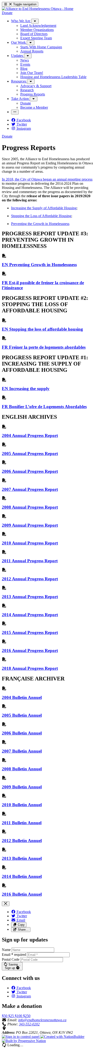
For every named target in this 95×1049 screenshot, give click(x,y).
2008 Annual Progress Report (30, 507)
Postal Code (10, 959)
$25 (11, 1016)
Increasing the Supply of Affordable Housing (44, 208)
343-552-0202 (29, 1024)
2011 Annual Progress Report (30, 560)
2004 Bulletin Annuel (22, 697)
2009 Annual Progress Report (30, 525)
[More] (35, 21)
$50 (5, 1016)
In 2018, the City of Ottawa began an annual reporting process (47, 179)
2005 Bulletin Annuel (22, 715)
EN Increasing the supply (26, 388)
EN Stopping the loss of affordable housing (42, 329)
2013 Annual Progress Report (30, 596)
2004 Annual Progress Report (30, 435)
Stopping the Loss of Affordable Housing (41, 216)
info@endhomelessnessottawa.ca (42, 1020)
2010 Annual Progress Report (30, 543)
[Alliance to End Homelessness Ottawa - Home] (37, 9)
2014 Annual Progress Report (30, 614)
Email (14, 955)
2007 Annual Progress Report (30, 489)
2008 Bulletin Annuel (22, 768)
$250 (26, 1016)
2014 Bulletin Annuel (22, 876)
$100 (19, 1016)
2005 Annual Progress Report (30, 453)
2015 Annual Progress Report (30, 632)
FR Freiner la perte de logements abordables (44, 347)
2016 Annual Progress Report (30, 650)
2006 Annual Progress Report (30, 471)
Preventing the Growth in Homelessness (40, 224)
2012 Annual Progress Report (30, 578)
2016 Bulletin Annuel (22, 894)
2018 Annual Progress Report (30, 668)
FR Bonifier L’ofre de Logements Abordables (44, 406)
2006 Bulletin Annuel (22, 733)
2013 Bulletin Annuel (22, 858)
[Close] (5, 903)
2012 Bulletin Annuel (22, 840)
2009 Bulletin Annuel (22, 786)
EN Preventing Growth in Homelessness (39, 264)
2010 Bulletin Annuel (22, 804)
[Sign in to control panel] (21, 1037)
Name (6, 950)
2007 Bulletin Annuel (22, 751)
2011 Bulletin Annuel (22, 822)
